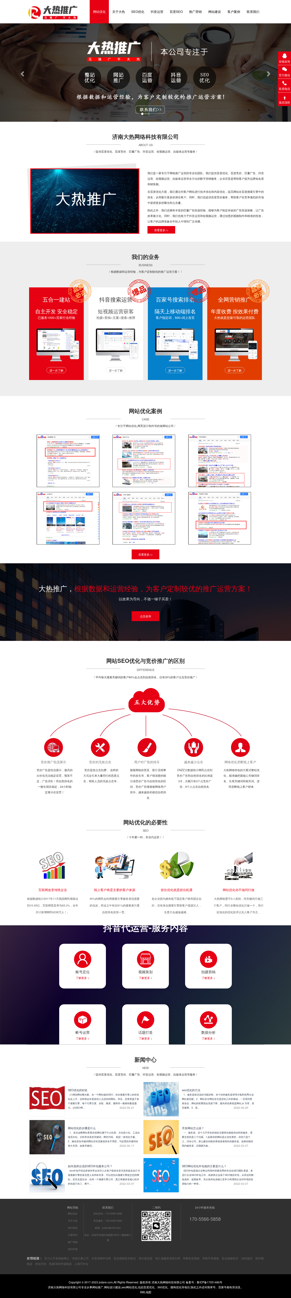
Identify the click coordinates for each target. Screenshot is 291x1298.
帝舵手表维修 (210, 1258)
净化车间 (40, 1264)
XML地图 (145, 1292)
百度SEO (73, 1234)
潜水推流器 (145, 1258)
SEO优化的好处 (103, 1098)
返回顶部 (284, 102)
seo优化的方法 (218, 1098)
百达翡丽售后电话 (125, 1258)
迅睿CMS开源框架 (60, 1264)
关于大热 (72, 1220)
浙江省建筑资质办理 (167, 1258)
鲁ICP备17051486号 (209, 1282)
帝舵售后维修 (191, 1258)
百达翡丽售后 (230, 1258)
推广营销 (72, 1242)
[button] (22, 72)
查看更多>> (161, 230)
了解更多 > (82, 978)
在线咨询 (284, 61)
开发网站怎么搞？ (217, 1136)
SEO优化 (73, 1227)
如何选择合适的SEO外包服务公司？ (104, 1174)
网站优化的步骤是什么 (104, 1136)
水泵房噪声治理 (101, 1258)
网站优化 (72, 1213)
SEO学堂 (73, 1249)
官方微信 (284, 75)
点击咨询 (145, 616)
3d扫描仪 (247, 1258)
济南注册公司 (80, 1258)
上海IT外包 (81, 1264)
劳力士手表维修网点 (56, 1258)
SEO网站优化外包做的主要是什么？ (218, 1174)
